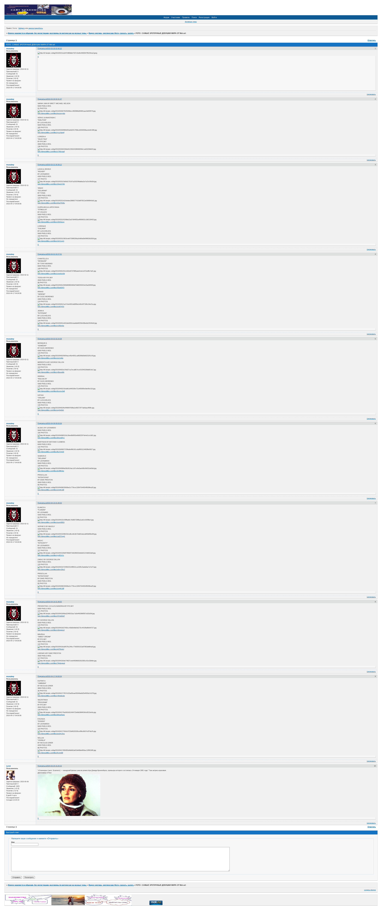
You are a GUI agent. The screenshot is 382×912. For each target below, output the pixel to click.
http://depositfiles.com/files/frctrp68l (50, 753)
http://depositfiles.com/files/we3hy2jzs (51, 734)
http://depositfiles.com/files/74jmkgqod (51, 663)
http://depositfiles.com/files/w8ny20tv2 (51, 569)
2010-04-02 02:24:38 (54, 339)
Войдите (22, 28)
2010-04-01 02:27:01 (54, 254)
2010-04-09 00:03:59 (54, 423)
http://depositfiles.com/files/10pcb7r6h (51, 184)
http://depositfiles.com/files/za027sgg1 (51, 536)
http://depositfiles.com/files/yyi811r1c (51, 555)
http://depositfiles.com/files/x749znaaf (51, 151)
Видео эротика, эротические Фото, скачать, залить (111, 33)
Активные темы (191, 22)
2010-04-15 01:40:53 (54, 503)
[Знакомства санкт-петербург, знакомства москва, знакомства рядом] (68, 904)
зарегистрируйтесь (35, 28)
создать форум (370, 890)
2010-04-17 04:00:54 (54, 676)
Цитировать (371, 94)
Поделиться (42, 48)
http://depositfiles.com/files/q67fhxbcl (51, 649)
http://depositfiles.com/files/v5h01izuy (51, 222)
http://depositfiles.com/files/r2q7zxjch (51, 241)
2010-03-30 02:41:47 (54, 99)
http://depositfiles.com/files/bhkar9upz (51, 715)
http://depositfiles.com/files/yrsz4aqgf (51, 132)
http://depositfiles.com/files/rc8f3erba (51, 326)
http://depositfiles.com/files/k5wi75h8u (51, 203)
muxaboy (10, 49)
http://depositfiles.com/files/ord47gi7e (51, 306)
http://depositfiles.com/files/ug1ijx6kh (51, 410)
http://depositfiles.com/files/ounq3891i (51, 522)
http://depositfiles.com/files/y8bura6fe (51, 372)
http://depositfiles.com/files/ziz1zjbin (50, 358)
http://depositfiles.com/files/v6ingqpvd (51, 630)
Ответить (372, 40)
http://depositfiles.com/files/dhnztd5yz (51, 438)
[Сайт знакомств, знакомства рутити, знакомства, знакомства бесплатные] (38, 14)
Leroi (8, 766)
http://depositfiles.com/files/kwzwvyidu (51, 113)
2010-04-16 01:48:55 (54, 602)
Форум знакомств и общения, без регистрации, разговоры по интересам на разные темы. (47, 33)
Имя (12, 842)
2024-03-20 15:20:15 (54, 766)
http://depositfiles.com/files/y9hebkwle (51, 696)
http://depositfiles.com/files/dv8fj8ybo (51, 471)
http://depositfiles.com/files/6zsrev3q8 (51, 391)
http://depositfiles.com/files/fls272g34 (51, 452)
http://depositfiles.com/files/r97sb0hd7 (51, 616)
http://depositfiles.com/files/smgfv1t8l (51, 490)
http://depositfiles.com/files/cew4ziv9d (51, 273)
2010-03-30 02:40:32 (54, 48)
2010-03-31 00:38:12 (54, 165)
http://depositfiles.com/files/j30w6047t (51, 287)
